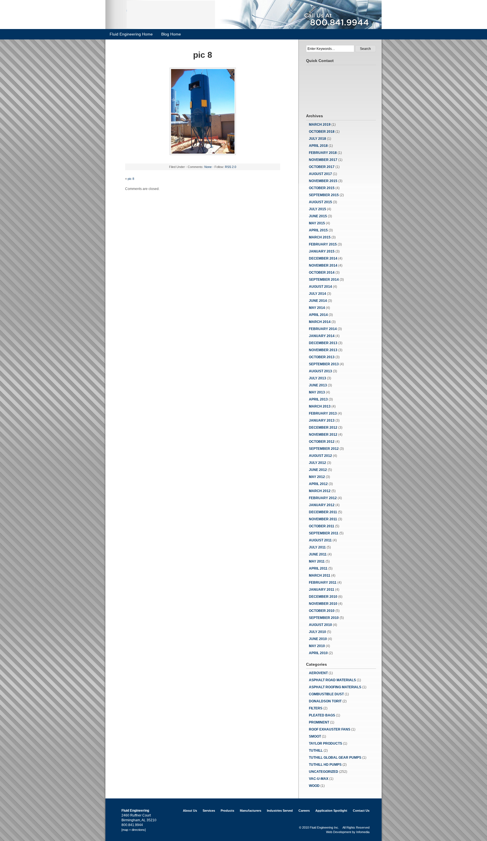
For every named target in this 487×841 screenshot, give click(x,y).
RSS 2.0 (230, 167)
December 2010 (323, 597)
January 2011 (321, 590)
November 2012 (323, 435)
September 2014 (324, 280)
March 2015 (320, 237)
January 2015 (322, 251)
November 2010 (323, 604)
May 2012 (317, 477)
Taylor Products (325, 743)
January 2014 (322, 336)
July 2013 (317, 378)
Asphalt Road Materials (332, 680)
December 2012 (323, 428)
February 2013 (323, 413)
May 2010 (317, 646)
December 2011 (323, 512)
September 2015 (324, 195)
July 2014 (317, 294)
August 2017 (320, 174)
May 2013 (317, 392)
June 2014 (318, 301)
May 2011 (317, 561)
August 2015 (320, 202)
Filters (315, 708)
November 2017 (323, 160)
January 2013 (322, 420)
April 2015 (318, 230)
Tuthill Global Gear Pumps (335, 758)
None (208, 167)
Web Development (338, 832)
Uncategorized (323, 772)
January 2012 (322, 505)
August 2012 (320, 456)
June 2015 (318, 216)
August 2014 (320, 287)
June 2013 (318, 385)
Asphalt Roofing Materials (335, 687)
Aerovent (318, 673)
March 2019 (320, 125)
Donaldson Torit (325, 701)
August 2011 (320, 540)
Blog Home (171, 34)
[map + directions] (133, 829)
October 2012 (322, 442)
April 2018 (318, 146)
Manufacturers (250, 810)
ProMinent (319, 722)
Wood (314, 786)
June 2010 (318, 639)
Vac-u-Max (318, 779)
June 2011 (318, 554)
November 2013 (323, 350)
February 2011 (323, 583)
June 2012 (318, 470)
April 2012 (318, 484)
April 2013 (318, 399)
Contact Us (361, 810)
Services (209, 810)
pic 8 (131, 178)
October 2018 (322, 132)
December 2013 (323, 343)
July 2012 (317, 463)
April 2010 (318, 653)
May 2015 (317, 223)
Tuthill (316, 751)
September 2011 (323, 533)
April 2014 (318, 315)
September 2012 (324, 449)
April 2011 (318, 568)
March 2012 (320, 491)
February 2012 (323, 498)
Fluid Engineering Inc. (324, 827)
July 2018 (317, 139)
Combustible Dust (326, 694)
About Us (190, 810)
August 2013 (320, 371)
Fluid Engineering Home (131, 34)
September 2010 (324, 618)
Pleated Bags (322, 715)
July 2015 (317, 209)
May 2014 (317, 308)
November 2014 (323, 265)
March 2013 (320, 406)
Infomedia (362, 832)
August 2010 (320, 625)
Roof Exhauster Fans (329, 729)
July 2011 (317, 547)
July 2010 (317, 632)
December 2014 (323, 258)
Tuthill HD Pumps (325, 765)
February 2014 (323, 329)
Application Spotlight (331, 810)
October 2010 (322, 611)
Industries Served (280, 810)
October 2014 (322, 273)
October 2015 (322, 188)
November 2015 (323, 181)
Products (227, 810)
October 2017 (322, 167)
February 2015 (323, 244)
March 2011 (319, 575)
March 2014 (320, 322)
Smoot (315, 736)
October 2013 (322, 357)
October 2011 (321, 526)
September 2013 (324, 364)
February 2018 (323, 153)
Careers (304, 810)
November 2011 (323, 519)
